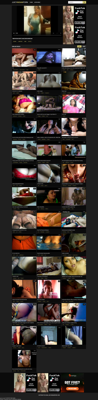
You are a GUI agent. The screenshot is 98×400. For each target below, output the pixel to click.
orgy (49, 324)
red (17, 185)
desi (27, 69)
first (71, 231)
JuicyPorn (20, 2)
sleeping (15, 139)
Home (31, 2)
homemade (40, 324)
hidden (43, 116)
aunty (47, 162)
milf (14, 255)
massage (42, 231)
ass (38, 185)
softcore (67, 162)
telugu (21, 162)
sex (38, 278)
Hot (79, 46)
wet (38, 208)
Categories (37, 2)
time (68, 231)
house (21, 301)
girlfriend (21, 255)
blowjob (64, 92)
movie (72, 162)
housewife (68, 139)
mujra (48, 139)
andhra (39, 162)
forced (19, 139)
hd (45, 255)
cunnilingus (15, 162)
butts (29, 41)
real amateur (15, 69)
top (47, 116)
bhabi (46, 278)
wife (68, 69)
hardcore (15, 116)
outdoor (74, 347)
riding (73, 92)
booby (39, 139)
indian (39, 69)
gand (46, 185)
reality (73, 278)
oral (72, 139)
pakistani (44, 139)
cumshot (64, 255)
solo (17, 255)
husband (47, 92)
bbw (25, 41)
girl (63, 162)
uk (16, 231)
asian (42, 255)
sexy (63, 139)
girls (14, 92)
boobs (14, 41)
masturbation (44, 347)
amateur (20, 41)
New (84, 46)
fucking (64, 231)
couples (47, 231)
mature (45, 324)
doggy (39, 116)
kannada (25, 162)
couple (14, 208)
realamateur (75, 255)
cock (39, 347)
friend (22, 278)
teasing (42, 208)
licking (14, 370)
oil (38, 231)
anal (18, 370)
